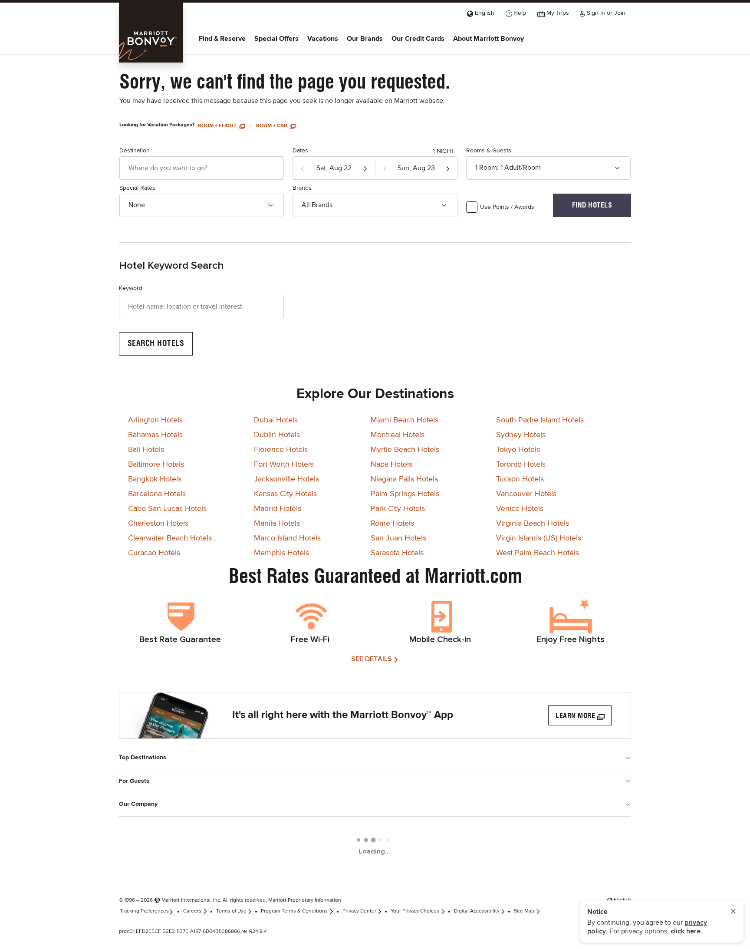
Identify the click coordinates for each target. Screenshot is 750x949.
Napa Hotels (391, 464)
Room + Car (272, 126)
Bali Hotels (146, 450)
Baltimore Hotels (156, 464)
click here (686, 931)
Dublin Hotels (277, 435)
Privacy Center (359, 911)
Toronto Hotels (521, 464)
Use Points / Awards (507, 207)
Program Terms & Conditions (294, 911)
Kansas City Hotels (285, 494)
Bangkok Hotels (154, 479)
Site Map (524, 911)
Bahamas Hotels (155, 435)
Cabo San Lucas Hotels (167, 509)
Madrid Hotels (277, 509)
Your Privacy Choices (415, 911)
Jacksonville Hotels (286, 479)
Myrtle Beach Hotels (405, 450)
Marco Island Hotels (287, 538)
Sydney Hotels (521, 435)
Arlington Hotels (155, 420)
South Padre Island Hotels (540, 420)
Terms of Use (231, 911)
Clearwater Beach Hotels (170, 538)
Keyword (130, 288)
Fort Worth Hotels (283, 464)
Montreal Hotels (397, 435)
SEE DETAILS (371, 659)
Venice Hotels (519, 509)
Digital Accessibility (477, 911)
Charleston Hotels (158, 523)
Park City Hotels (398, 509)
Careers (192, 911)
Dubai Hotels (276, 420)
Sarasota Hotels (397, 553)
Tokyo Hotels (518, 450)
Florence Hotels (281, 450)
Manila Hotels (277, 523)
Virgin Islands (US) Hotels (538, 538)
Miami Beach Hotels (404, 420)
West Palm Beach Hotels (537, 553)
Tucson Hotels (520, 479)
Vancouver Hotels (526, 494)
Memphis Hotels (281, 553)
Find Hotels (592, 205)
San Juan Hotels (398, 538)
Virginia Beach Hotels (532, 523)
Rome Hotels (392, 523)
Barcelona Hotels (157, 494)
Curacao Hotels (154, 553)
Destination (134, 151)
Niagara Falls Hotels (404, 479)
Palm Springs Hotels (405, 494)
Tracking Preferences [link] (144, 911)
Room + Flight (218, 126)
